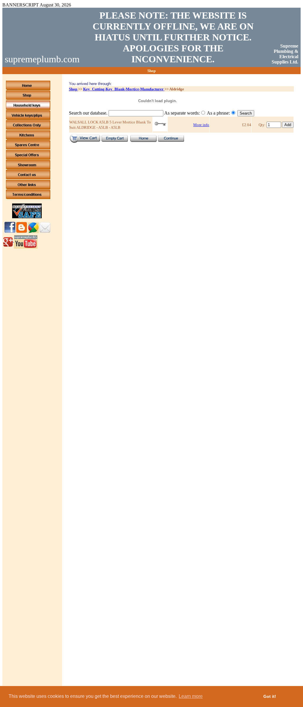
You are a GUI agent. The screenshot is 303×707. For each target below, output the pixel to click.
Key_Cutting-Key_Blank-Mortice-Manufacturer (124, 89)
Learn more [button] (191, 696)
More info (201, 125)
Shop (73, 89)
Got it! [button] (269, 696)
